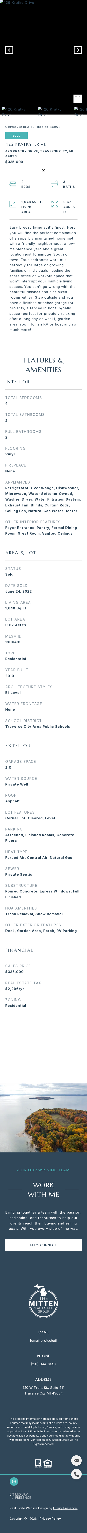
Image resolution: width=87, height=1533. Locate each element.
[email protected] (43, 1340)
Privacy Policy (50, 1518)
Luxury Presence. (65, 1508)
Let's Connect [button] (43, 1245)
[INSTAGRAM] (14, 1481)
